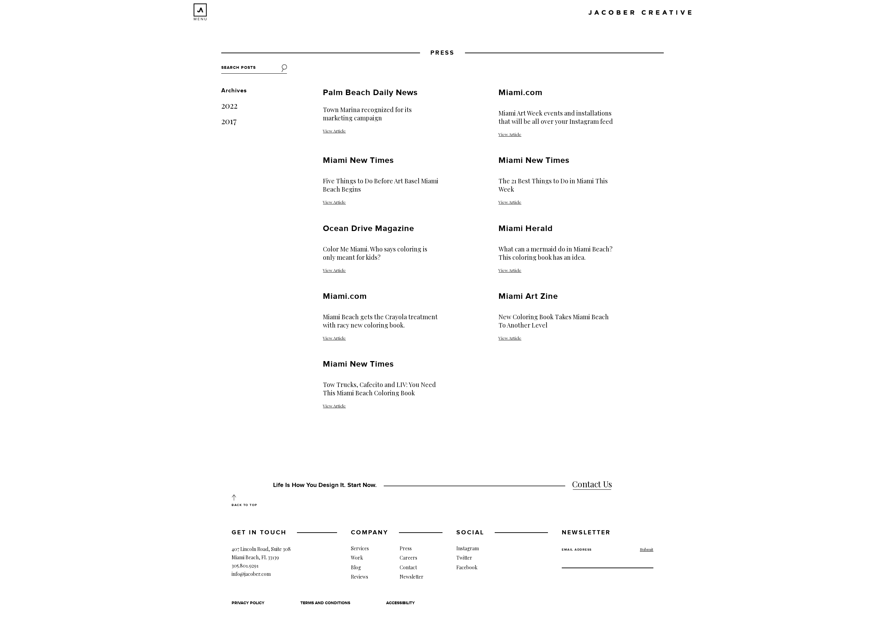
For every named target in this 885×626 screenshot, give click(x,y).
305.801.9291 (245, 565)
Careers (408, 557)
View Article (334, 131)
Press (406, 548)
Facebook (466, 567)
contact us (592, 483)
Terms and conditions (325, 603)
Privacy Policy (248, 603)
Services (360, 548)
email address (577, 550)
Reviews (359, 576)
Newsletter (411, 576)
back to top (245, 505)
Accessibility (400, 603)
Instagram (467, 548)
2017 (229, 120)
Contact (408, 567)
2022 (229, 105)
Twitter (464, 557)
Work (357, 557)
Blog (356, 567)
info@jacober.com (251, 574)
